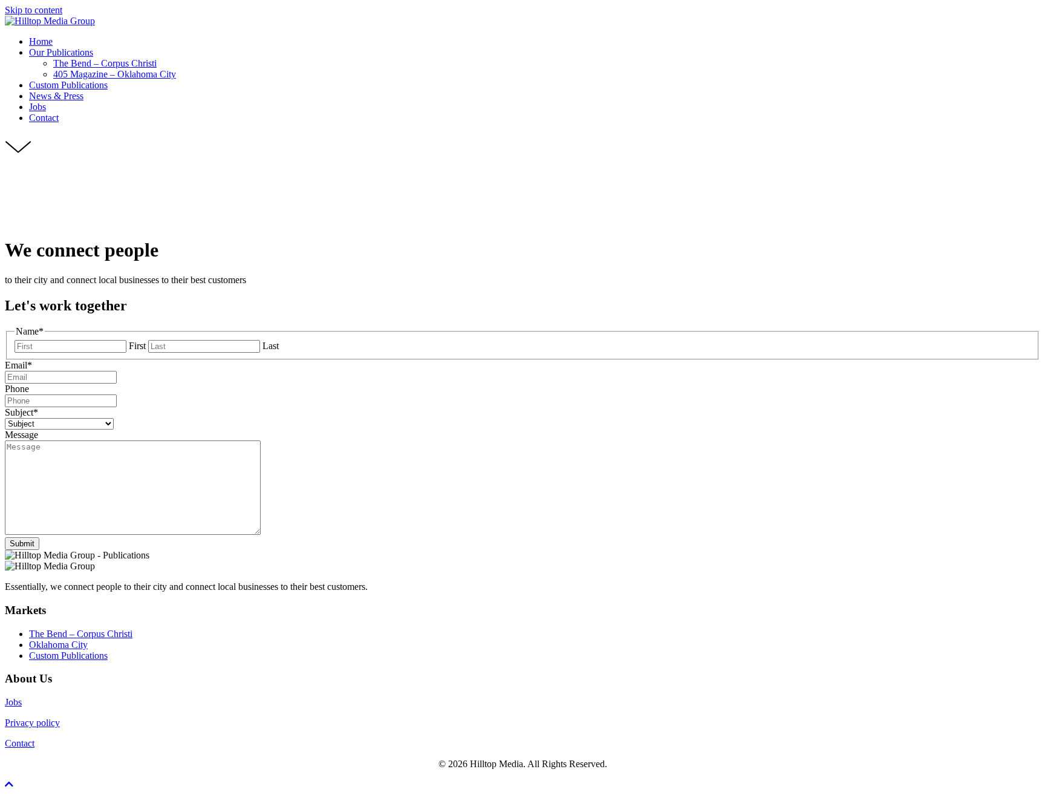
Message (21, 435)
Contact (19, 743)
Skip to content (33, 10)
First (137, 346)
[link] (41, 41)
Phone (17, 389)
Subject (21, 412)
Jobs (13, 702)
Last (270, 346)
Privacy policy (32, 723)
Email (18, 365)
